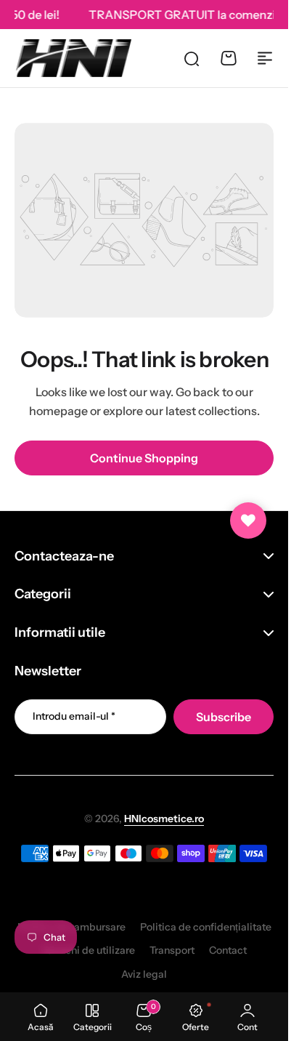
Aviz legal (144, 974)
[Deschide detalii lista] (248, 520)
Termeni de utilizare (88, 950)
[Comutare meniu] (265, 58)
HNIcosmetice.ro (164, 818)
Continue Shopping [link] (144, 458)
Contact (228, 950)
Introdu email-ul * (74, 716)
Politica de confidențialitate (205, 926)
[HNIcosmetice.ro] (73, 57)
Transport (172, 950)
